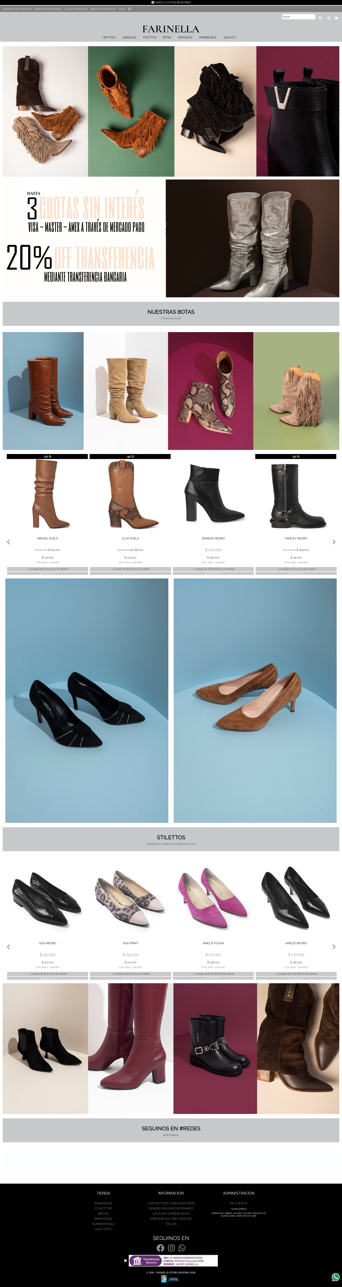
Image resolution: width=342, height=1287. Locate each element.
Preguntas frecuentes (103, 9)
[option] (46, 514)
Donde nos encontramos (48, 9)
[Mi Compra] (335, 18)
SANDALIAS (129, 37)
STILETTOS (149, 37)
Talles (122, 9)
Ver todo (109, 37)
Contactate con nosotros (17, 9)
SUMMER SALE (207, 37)
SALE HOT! (229, 37)
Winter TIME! (171, 2)
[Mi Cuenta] (328, 18)
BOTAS (167, 37)
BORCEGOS (185, 37)
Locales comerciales (76, 9)
